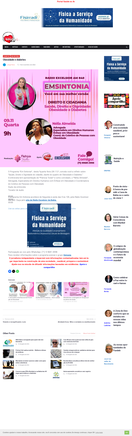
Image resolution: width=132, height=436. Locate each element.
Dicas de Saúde (93, 47)
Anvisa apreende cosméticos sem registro (77, 371)
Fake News (46, 47)
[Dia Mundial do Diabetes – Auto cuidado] (49, 289)
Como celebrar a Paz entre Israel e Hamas (120, 280)
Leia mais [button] (99, 432)
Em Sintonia (66, 47)
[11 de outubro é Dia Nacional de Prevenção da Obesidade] (21, 289)
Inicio (6, 47)
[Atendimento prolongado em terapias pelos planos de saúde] (76, 289)
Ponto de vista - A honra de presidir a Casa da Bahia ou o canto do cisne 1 (121, 192)
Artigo (56, 47)
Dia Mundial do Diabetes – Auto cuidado (48, 297)
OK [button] (127, 432)
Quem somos (35, 47)
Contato (24, 47)
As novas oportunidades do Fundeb (120, 348)
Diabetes (6, 56)
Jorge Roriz (11, 65)
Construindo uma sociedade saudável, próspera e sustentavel (120, 131)
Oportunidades (79, 47)
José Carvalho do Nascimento (108, 361)
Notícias (15, 47)
